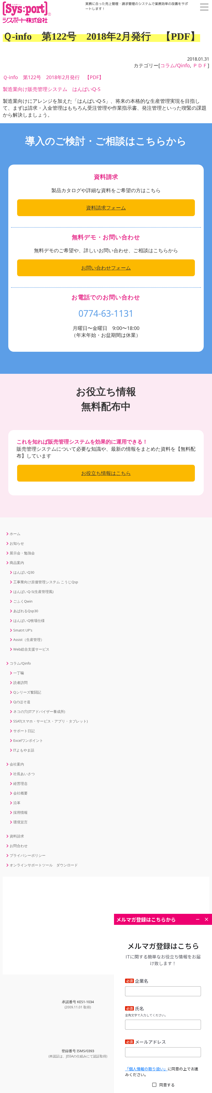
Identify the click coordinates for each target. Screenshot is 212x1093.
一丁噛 (18, 672)
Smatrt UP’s (22, 630)
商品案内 (190, 58)
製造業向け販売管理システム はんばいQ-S (51, 89)
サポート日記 (24, 730)
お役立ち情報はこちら (106, 473)
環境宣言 (20, 822)
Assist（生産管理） (28, 639)
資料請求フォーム (106, 207)
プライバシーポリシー (28, 855)
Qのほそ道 (21, 701)
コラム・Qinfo (190, 75)
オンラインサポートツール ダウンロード (44, 865)
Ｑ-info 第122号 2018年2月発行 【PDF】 (53, 77)
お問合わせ (19, 845)
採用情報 (20, 812)
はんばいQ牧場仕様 (29, 620)
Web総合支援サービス (31, 649)
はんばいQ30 (23, 572)
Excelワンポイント (28, 740)
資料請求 (17, 836)
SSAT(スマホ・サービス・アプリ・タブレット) (50, 721)
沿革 (16, 802)
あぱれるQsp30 (25, 610)
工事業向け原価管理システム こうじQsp (45, 581)
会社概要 (20, 793)
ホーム (190, 24)
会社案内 (190, 92)
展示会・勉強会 (22, 552)
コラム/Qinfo (20, 663)
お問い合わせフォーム (106, 267)
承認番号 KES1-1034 (78, 1004)
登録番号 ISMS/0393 (78, 1053)
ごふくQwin (23, 601)
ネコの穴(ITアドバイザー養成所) (39, 711)
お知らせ (17, 543)
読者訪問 (20, 682)
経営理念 (20, 783)
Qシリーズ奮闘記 (27, 692)
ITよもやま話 (23, 750)
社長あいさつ (24, 773)
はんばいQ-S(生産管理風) (33, 591)
